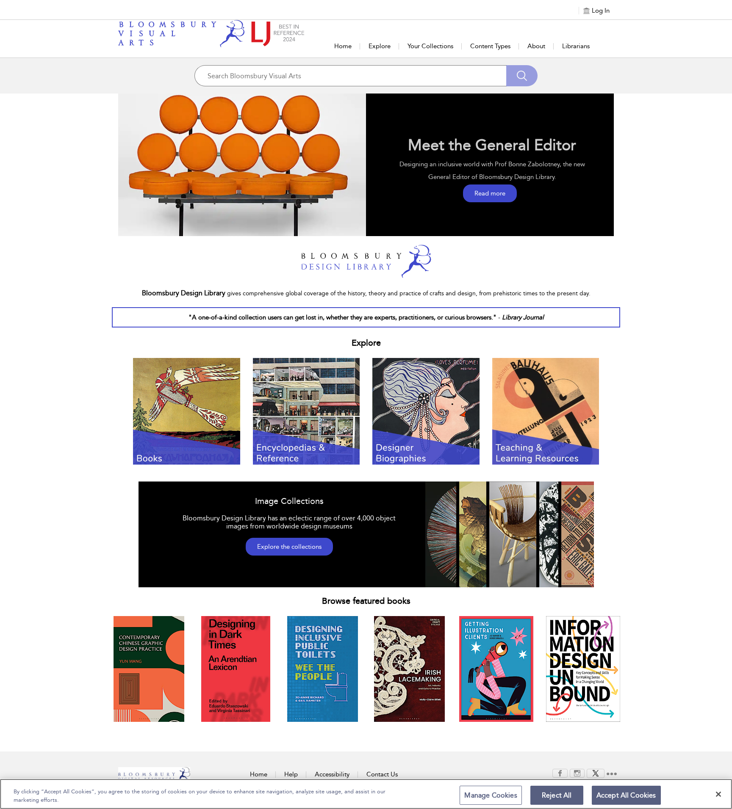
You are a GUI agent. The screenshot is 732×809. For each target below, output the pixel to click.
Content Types (490, 46)
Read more (489, 193)
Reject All (557, 795)
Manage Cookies (490, 795)
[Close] (718, 794)
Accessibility (332, 774)
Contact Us (382, 774)
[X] (595, 772)
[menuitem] (560, 773)
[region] (366, 794)
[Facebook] (560, 772)
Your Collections (430, 46)
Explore (380, 46)
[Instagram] (577, 772)
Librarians (576, 46)
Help (291, 774)
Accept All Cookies (626, 795)
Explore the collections (289, 546)
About (536, 46)
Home (343, 46)
